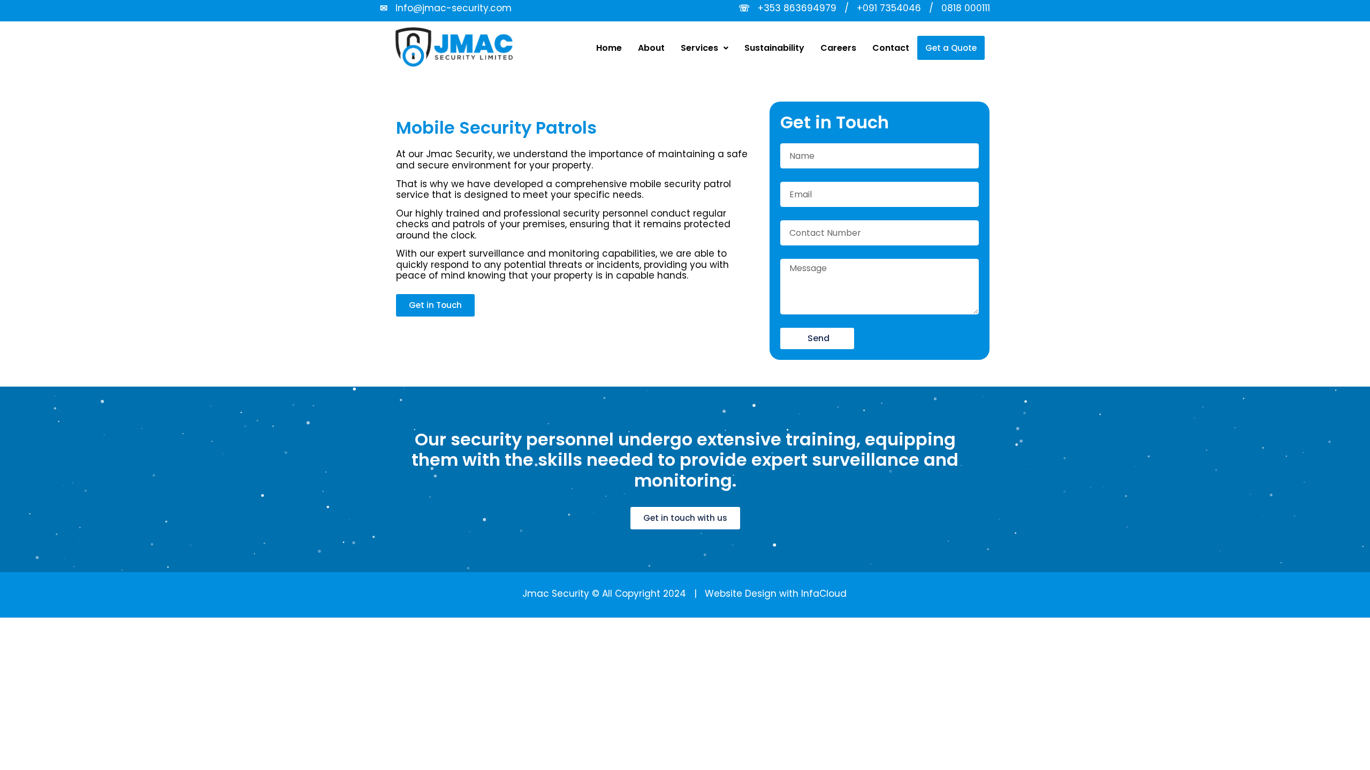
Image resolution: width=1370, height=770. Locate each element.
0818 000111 (965, 8)
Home (609, 48)
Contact (890, 48)
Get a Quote (951, 47)
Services (699, 48)
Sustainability (774, 48)
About (651, 48)
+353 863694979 (797, 8)
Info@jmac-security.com (453, 8)
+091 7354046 (889, 8)
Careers (838, 48)
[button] (704, 48)
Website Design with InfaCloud (776, 593)
